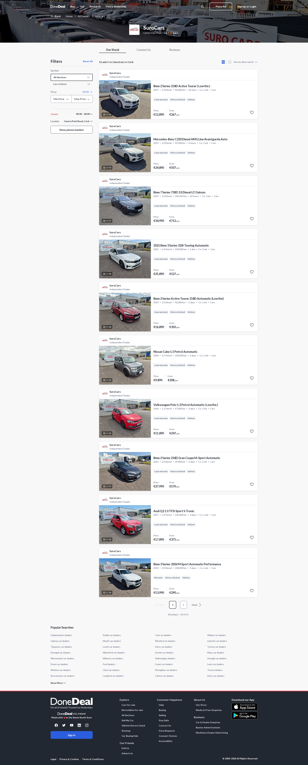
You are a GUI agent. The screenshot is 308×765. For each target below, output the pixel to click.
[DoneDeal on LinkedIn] (79, 725)
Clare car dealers (111, 670)
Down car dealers (59, 664)
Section (55, 70)
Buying (162, 710)
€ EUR (86, 91)
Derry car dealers (215, 675)
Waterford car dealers (114, 652)
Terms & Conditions (93, 759)
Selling (162, 715)
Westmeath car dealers (62, 658)
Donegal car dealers (60, 652)
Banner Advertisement (208, 727)
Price (53, 91)
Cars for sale (128, 705)
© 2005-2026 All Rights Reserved (240, 758)
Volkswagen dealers (165, 658)
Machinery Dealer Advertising (212, 732)
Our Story (201, 705)
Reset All (88, 61)
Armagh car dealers (217, 658)
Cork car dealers (163, 635)
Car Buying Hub (130, 736)
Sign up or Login (246, 6)
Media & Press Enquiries (209, 710)
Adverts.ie (127, 753)
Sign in (71, 735)
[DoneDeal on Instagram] (87, 725)
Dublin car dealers (112, 635)
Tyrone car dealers (216, 646)
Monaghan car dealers (166, 670)
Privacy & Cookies (69, 759)
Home (69, 16)
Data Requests (167, 730)
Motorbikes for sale (132, 710)
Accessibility (165, 741)
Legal (53, 759)
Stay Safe (164, 720)
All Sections (128, 715)
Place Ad (221, 6)
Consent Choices (168, 736)
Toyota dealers (214, 670)
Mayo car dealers (215, 652)
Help (161, 705)
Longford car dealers (113, 675)
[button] (116, 6)
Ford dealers (109, 664)
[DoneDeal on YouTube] (72, 725)
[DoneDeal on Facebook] (56, 725)
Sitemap (126, 730)
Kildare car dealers (216, 635)
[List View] (223, 62)
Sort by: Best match (244, 62)
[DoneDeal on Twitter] (64, 725)
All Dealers (84, 16)
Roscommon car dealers (63, 675)
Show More (57, 683)
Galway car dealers (60, 641)
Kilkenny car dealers (113, 658)
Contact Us (165, 725)
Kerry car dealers (163, 646)
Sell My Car (128, 720)
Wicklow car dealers (61, 670)
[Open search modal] (203, 6)
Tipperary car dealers (61, 646)
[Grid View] (230, 62)
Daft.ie (125, 748)
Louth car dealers (111, 646)
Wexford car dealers (165, 641)
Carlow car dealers (164, 675)
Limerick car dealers (217, 641)
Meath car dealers (112, 641)
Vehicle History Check (133, 725)
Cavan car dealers (164, 664)
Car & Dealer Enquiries (208, 722)
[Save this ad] (252, 112)
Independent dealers (61, 635)
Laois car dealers (215, 664)
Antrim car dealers (164, 652)
